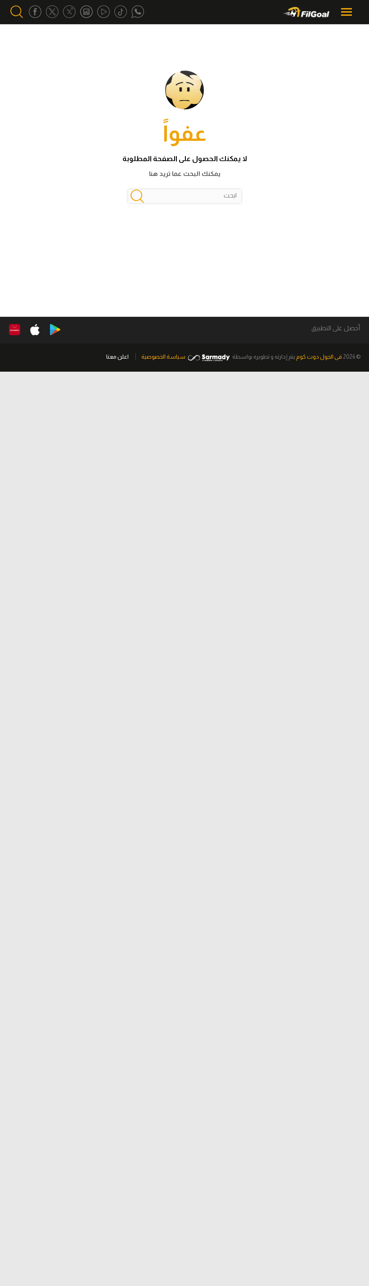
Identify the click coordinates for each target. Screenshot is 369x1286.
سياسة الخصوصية (163, 356)
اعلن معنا (117, 356)
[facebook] (35, 12)
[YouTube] (103, 12)
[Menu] (347, 12)
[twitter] (52, 12)
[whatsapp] (137, 12)
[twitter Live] (69, 12)
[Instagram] (86, 12)
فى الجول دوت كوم (319, 356)
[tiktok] (120, 12)
